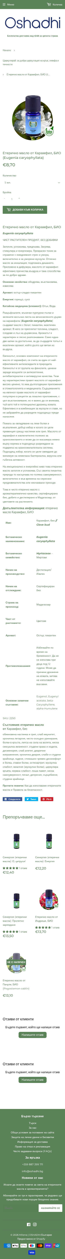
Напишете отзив (33, 1035)
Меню (10, 4)
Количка (57, 4)
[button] (11, 868)
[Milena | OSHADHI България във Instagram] (35, 1225)
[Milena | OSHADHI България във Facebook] (29, 1225)
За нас (32, 1127)
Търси (32, 1123)
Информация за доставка (32, 1141)
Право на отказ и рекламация (32, 1146)
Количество (9, 175)
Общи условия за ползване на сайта (32, 1132)
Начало (7, 50)
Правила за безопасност (27, 789)
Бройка (7, 192)
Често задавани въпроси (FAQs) (32, 1151)
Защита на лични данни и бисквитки (32, 1137)
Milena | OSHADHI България (35, 1234)
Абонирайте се (50, 1208)
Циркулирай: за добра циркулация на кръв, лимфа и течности (31, 62)
